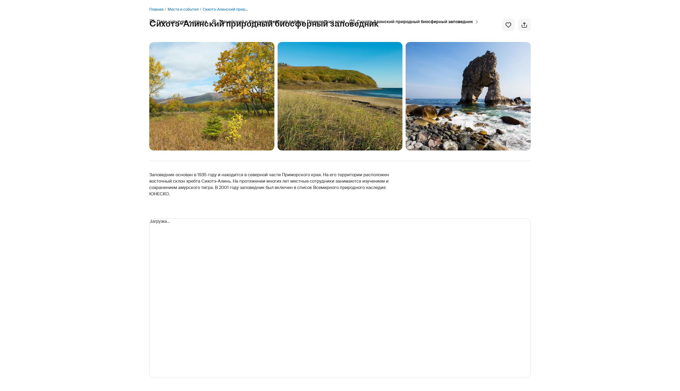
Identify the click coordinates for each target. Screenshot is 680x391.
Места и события (183, 9)
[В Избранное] (508, 25)
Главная (156, 9)
